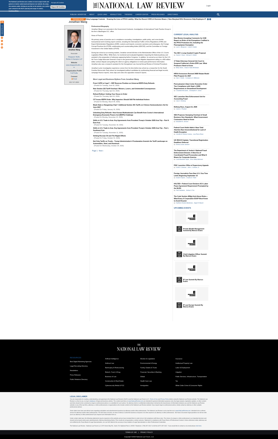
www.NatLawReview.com (135, 401)
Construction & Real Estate (114, 381)
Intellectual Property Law (183, 363)
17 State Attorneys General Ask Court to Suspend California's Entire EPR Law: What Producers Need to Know (190, 63)
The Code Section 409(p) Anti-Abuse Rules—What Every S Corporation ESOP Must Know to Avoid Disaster (191, 198)
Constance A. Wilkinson (192, 78)
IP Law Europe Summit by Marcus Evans (193, 306)
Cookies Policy (14, 11)
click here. (199, 426)
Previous (208, 19)
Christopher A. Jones (195, 90)
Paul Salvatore (180, 190)
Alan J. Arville (180, 78)
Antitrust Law (109, 363)
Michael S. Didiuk (191, 55)
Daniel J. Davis (180, 55)
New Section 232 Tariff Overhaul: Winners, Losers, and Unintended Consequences (124, 89)
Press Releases (75, 375)
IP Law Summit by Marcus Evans (193, 280)
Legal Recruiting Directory (79, 366)
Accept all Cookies (57, 2)
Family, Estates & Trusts (148, 367)
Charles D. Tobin (191, 177)
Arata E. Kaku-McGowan (191, 67)
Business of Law (110, 376)
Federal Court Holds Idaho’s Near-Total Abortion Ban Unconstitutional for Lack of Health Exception (190, 130)
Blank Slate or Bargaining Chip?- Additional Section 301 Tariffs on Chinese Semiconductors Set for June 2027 (130, 106)
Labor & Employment (182, 367)
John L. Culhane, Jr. (193, 167)
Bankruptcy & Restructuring (114, 367)
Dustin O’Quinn (180, 177)
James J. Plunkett (181, 109)
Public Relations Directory (79, 379)
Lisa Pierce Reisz (198, 134)
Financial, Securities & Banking (150, 372)
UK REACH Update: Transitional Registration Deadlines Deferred (191, 141)
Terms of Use (154, 399)
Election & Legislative (147, 359)
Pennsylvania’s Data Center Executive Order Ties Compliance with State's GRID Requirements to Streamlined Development (190, 86)
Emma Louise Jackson (182, 144)
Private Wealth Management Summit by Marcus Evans (193, 229)
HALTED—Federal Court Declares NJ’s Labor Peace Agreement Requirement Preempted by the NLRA (191, 186)
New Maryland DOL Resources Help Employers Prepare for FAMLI (175, 19)
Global (142, 376)
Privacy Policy (165, 399)
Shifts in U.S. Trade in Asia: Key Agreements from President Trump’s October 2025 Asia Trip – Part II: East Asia (131, 121)
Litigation (178, 372)
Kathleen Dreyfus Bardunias (184, 203)
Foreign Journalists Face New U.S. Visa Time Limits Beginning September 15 (191, 174)
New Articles (2, 30)
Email (75, 79)
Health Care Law (146, 381)
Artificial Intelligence (112, 359)
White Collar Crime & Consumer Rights (188, 385)
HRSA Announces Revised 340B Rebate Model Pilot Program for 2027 (191, 75)
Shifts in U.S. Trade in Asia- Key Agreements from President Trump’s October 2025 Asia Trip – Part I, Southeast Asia (131, 129)
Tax (176, 381)
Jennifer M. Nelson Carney (184, 134)
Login (208, 6)
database (92, 401)
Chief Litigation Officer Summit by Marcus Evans (195, 255)
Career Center (141, 14)
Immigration (144, 385)
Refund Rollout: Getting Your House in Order (110, 94)
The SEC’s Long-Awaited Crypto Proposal (190, 53)
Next (210, 19)
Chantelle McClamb (182, 90)
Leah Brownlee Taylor (182, 159)
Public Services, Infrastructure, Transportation (191, 376)
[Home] (139, 6)
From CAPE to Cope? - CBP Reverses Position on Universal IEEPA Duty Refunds (124, 83)
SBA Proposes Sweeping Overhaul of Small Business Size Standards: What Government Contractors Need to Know (191, 117)
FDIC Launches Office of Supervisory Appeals (191, 165)
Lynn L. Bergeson (181, 47)
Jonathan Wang (74, 50)
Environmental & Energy (148, 363)
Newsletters (115, 14)
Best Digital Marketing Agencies (81, 361)
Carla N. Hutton (192, 47)
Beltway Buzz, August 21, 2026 (185, 107)
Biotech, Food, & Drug (112, 372)
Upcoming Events (182, 208)
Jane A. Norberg (181, 101)
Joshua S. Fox (190, 190)
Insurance (178, 359)
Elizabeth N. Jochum (182, 121)
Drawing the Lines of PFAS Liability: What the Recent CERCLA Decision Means (119, 19)
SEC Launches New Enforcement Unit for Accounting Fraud (189, 98)
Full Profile (74, 73)
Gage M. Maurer (199, 203)
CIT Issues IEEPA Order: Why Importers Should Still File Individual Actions (121, 99)
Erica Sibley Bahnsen (196, 159)
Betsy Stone (179, 67)
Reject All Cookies (58, 7)
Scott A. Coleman (181, 167)
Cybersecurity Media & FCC (114, 385)
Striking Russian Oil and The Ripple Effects (109, 136)
